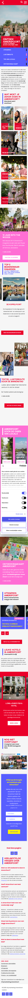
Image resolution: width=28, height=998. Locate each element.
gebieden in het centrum (15, 898)
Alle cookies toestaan (14, 519)
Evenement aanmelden (8, 963)
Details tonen (19, 514)
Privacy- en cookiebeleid (8, 975)
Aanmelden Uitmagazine (8, 971)
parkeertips (15, 935)
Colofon (4, 990)
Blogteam (4, 966)
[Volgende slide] (7, 633)
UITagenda (4, 968)
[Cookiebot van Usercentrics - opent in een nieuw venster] (19, 466)
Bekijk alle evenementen (12, 642)
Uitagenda (4, 880)
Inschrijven (14, 831)
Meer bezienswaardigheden (12, 332)
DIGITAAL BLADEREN (11, 257)
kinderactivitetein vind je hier (17, 954)
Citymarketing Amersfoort (14, 987)
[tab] (10, 299)
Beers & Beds (14, 723)
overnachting (13, 917)
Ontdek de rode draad (14, 405)
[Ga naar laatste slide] (3, 633)
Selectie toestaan (14, 524)
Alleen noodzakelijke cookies (14, 530)
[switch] (24, 498)
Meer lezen (7, 462)
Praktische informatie (7, 973)
